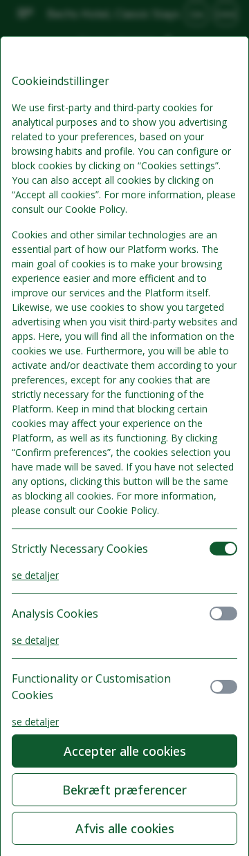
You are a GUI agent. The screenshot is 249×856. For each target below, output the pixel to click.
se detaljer (35, 575)
